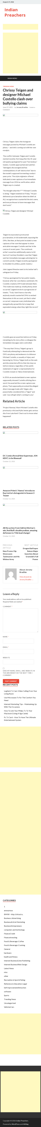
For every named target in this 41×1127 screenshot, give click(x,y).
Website (6, 658)
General (7, 949)
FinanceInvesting (10, 937)
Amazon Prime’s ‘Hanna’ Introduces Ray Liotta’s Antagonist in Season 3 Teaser (19, 493)
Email (6, 647)
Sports (6, 995)
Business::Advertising (12, 918)
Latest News (9, 968)
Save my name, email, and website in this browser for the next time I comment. (19, 673)
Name (6, 637)
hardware (7, 953)
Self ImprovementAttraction (15, 988)
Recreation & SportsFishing (14, 980)
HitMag (25, 1124)
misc (6, 972)
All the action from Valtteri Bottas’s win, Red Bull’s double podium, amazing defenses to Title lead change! (20, 530)
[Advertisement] (22, 27)
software (7, 991)
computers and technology (14, 930)
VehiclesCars (9, 1007)
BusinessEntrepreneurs (13, 926)
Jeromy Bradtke (22, 107)
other (6, 976)
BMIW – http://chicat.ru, (13, 914)
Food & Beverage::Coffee (14, 941)
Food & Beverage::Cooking (14, 945)
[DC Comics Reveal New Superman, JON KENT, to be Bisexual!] (20, 433)
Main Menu (12, 78)
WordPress (16, 1124)
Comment (8, 606)
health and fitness (11, 957)
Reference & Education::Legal (15, 984)
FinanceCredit (9, 934)
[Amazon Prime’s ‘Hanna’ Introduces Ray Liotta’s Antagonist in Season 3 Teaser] (20, 468)
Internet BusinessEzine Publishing (17, 961)
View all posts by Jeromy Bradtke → (26, 578)
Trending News (8, 86)
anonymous (8, 910)
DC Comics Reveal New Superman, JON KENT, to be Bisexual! (20, 457)
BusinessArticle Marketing (14, 922)
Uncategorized (10, 1003)
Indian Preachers (15, 12)
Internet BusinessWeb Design (15, 964)
